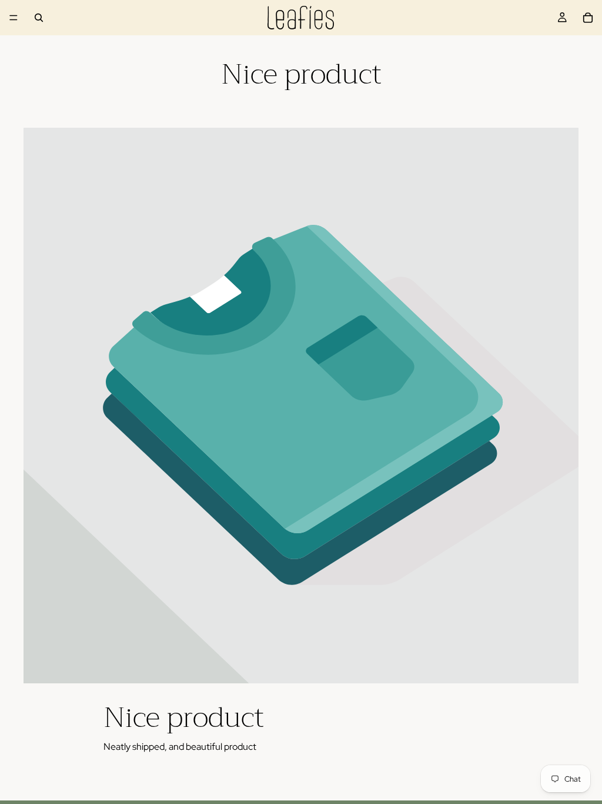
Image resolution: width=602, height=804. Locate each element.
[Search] (39, 18)
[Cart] (588, 18)
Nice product (183, 717)
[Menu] (13, 17)
